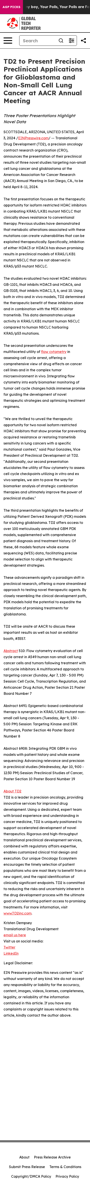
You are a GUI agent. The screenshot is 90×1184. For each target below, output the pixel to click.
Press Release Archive (52, 1157)
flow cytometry (53, 351)
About (24, 1157)
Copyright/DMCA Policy (31, 1176)
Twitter (9, 947)
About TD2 (12, 791)
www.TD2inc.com (17, 913)
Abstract (10, 651)
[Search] (61, 41)
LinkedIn (11, 953)
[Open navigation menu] (7, 40)
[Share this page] (83, 40)
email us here (14, 935)
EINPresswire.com (33, 138)
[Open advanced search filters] (71, 41)
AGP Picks (11, 7)
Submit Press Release (27, 1167)
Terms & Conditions (65, 1167)
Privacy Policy (67, 1176)
